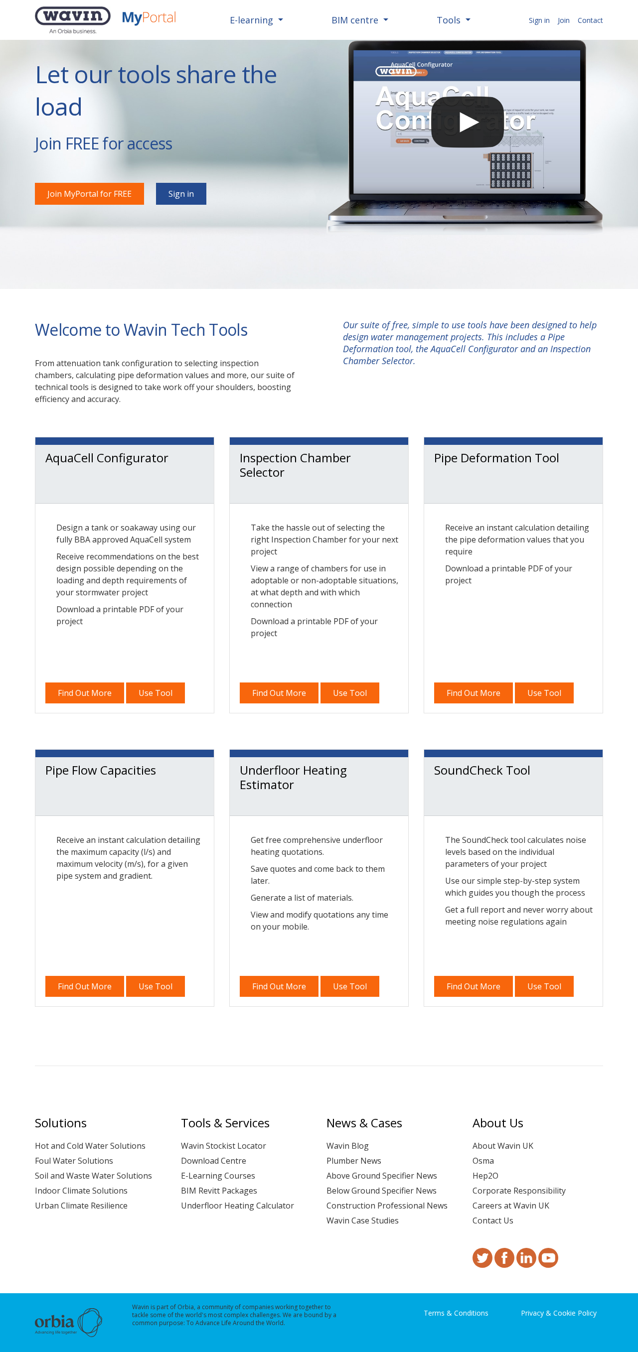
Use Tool (155, 692)
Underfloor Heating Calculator (237, 1205)
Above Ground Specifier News (381, 1175)
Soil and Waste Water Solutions (93, 1175)
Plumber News (353, 1160)
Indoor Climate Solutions (81, 1190)
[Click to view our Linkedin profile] (526, 1263)
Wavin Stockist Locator (223, 1145)
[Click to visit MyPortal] (149, 19)
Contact (590, 20)
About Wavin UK (503, 1145)
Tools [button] (450, 20)
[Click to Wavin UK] (73, 19)
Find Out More (85, 692)
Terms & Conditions (456, 1313)
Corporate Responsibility (519, 1190)
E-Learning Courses (218, 1175)
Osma (483, 1160)
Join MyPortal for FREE (89, 193)
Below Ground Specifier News (381, 1190)
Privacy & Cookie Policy (559, 1313)
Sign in (539, 20)
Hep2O (485, 1175)
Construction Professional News (387, 1205)
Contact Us (493, 1220)
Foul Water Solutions (74, 1160)
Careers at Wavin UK (511, 1205)
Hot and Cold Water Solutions (90, 1145)
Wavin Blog (347, 1145)
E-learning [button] (253, 20)
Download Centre (213, 1160)
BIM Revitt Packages (219, 1190)
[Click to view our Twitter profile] (482, 1263)
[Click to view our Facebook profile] (504, 1263)
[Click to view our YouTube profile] (548, 1263)
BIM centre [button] (356, 20)
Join (564, 20)
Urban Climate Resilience (81, 1205)
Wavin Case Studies (362, 1220)
